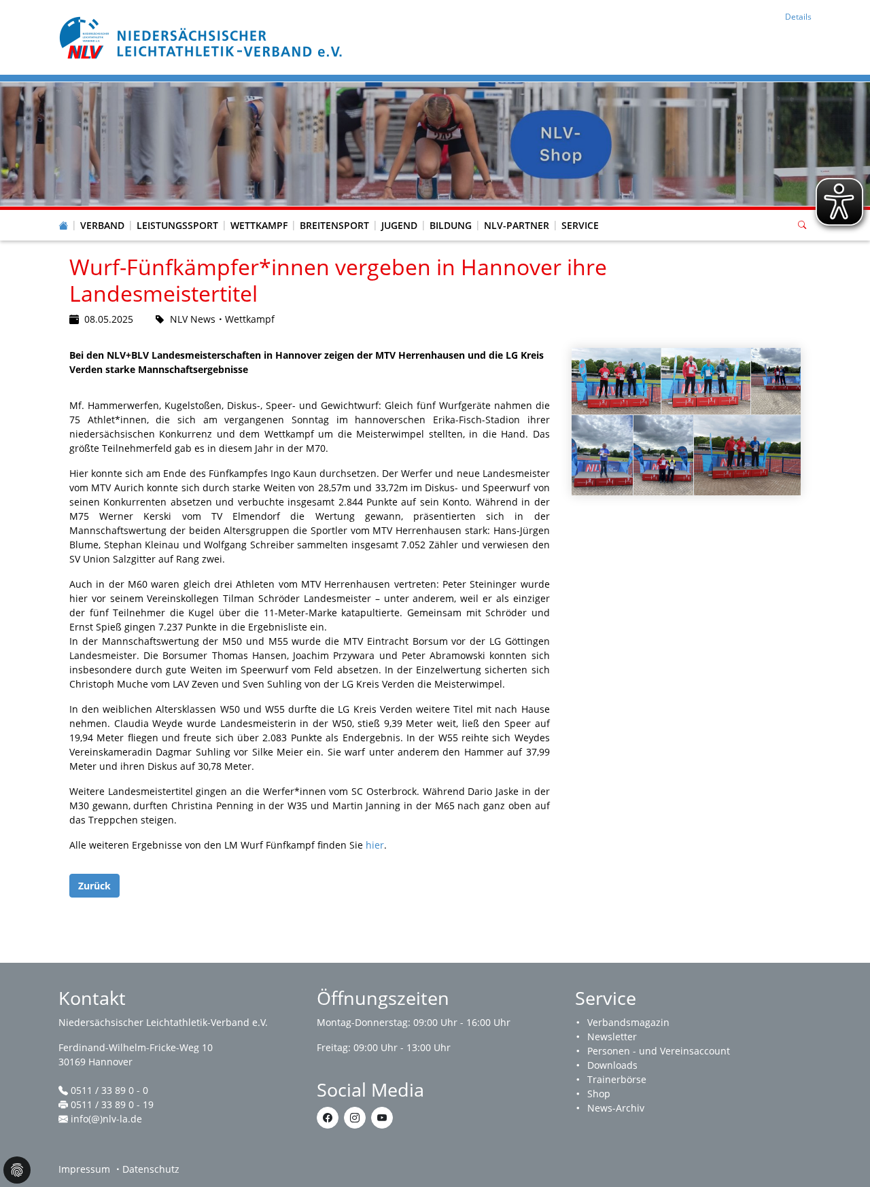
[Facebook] (327, 1118)
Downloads (612, 1065)
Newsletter (612, 1036)
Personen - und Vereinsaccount (658, 1050)
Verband (102, 225)
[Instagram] (355, 1118)
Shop (598, 1093)
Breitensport (334, 225)
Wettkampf (259, 225)
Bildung (451, 225)
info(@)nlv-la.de (106, 1118)
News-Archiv (615, 1107)
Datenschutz (150, 1169)
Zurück (94, 885)
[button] (102, 212)
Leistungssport (177, 225)
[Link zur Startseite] (202, 36)
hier (375, 844)
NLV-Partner (516, 225)
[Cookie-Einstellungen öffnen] (17, 1170)
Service (580, 225)
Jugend (399, 225)
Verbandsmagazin (628, 1022)
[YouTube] (382, 1118)
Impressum (84, 1169)
